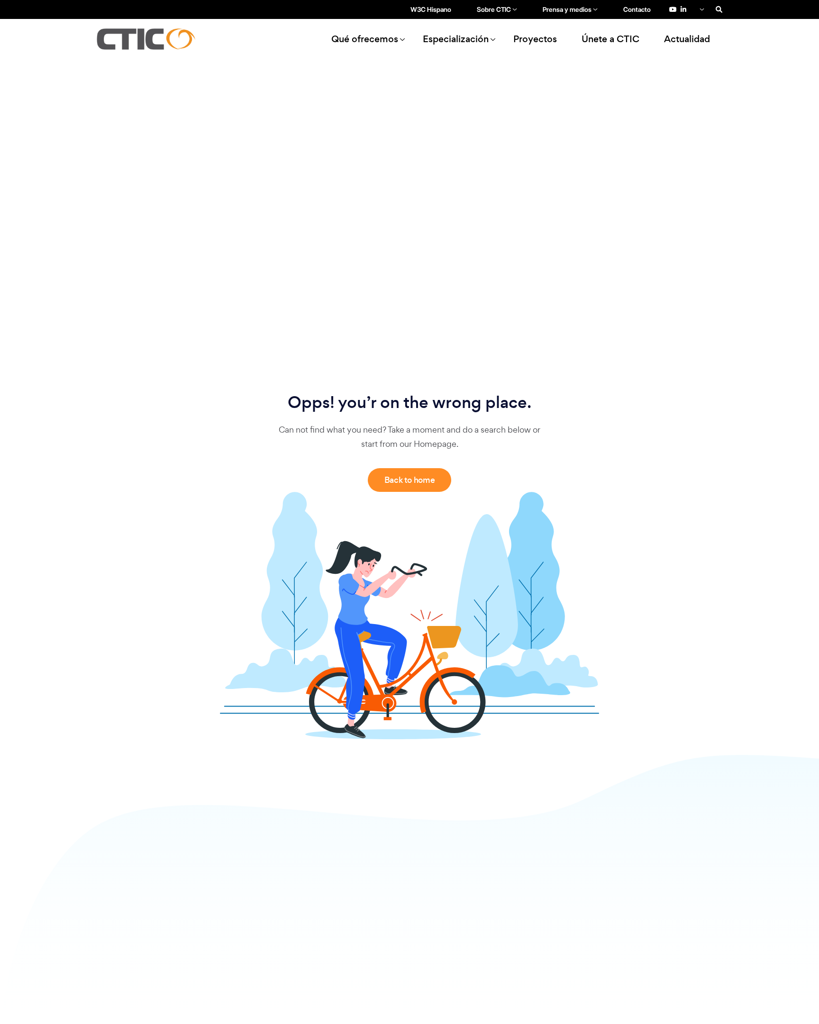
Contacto (637, 9)
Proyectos (535, 39)
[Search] (719, 9)
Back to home (409, 480)
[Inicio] (150, 39)
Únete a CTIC (610, 39)
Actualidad (687, 39)
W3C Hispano (430, 9)
